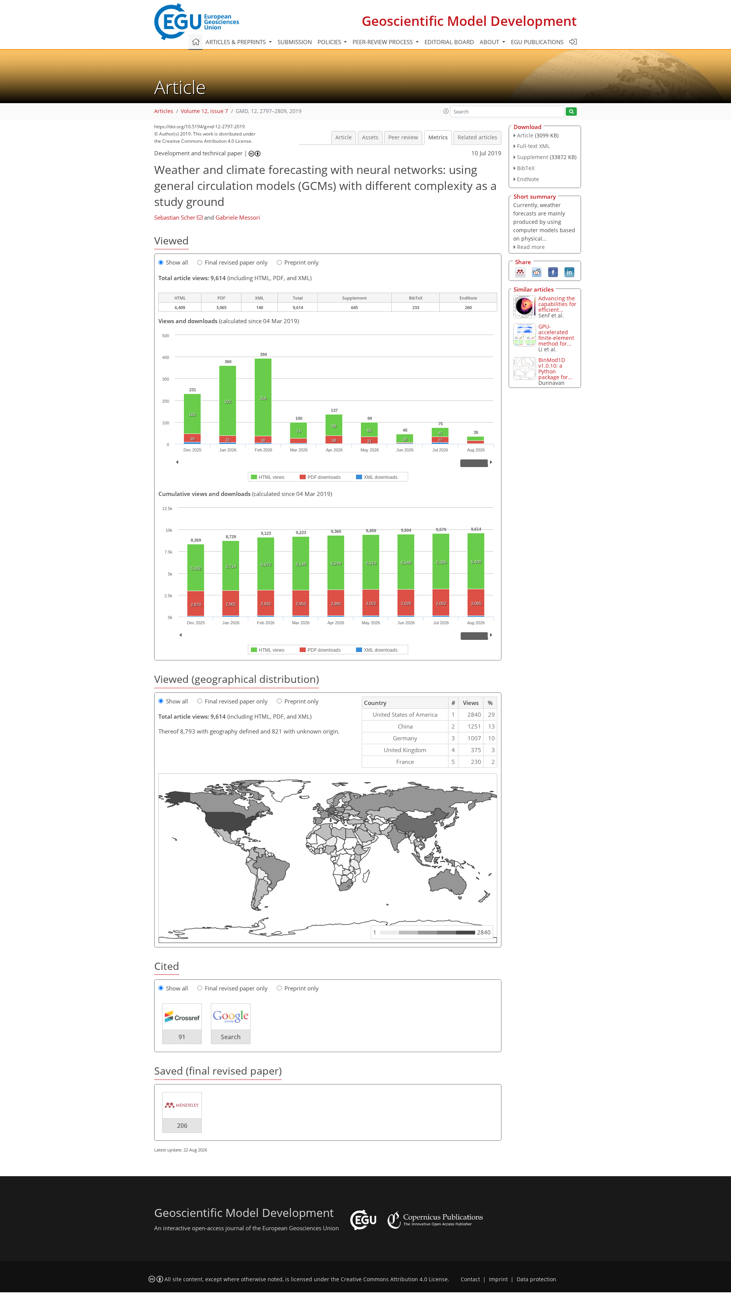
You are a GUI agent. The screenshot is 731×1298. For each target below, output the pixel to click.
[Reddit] (536, 272)
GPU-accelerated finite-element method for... (556, 335)
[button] (446, 111)
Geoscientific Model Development (469, 21)
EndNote (528, 179)
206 (182, 1125)
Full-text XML (533, 146)
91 (182, 1037)
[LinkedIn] (569, 272)
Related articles (477, 137)
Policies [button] (330, 42)
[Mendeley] (520, 272)
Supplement (532, 157)
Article (343, 137)
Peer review (403, 137)
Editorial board (449, 42)
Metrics (438, 137)
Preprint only (301, 262)
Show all (177, 262)
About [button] (490, 42)
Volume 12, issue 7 (204, 111)
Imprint (498, 1279)
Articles (163, 111)
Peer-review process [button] (383, 42)
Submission (295, 42)
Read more (531, 246)
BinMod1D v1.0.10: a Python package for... (555, 368)
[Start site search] (571, 111)
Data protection (536, 1279)
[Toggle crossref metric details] (182, 1016)
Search (231, 1037)
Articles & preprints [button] (236, 42)
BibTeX (526, 168)
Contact (470, 1279)
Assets (370, 137)
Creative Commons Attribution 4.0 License (394, 1279)
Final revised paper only (236, 262)
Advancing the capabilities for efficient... (557, 304)
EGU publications (537, 42)
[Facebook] (553, 272)
